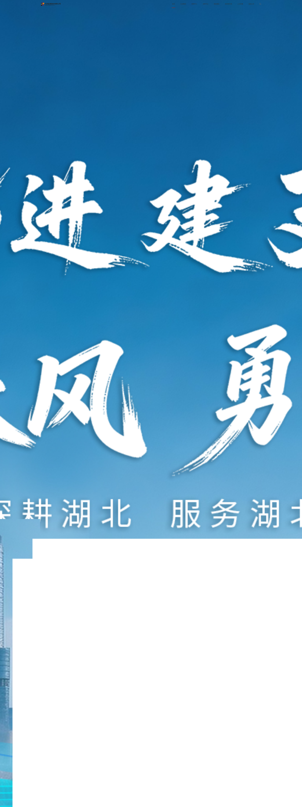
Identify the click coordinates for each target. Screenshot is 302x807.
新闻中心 (194, 4)
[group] (151, 403)
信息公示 (251, 4)
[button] (259, 724)
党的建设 (216, 4)
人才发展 (240, 4)
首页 (173, 4)
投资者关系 (228, 4)
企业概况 (183, 4)
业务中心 (205, 4)
